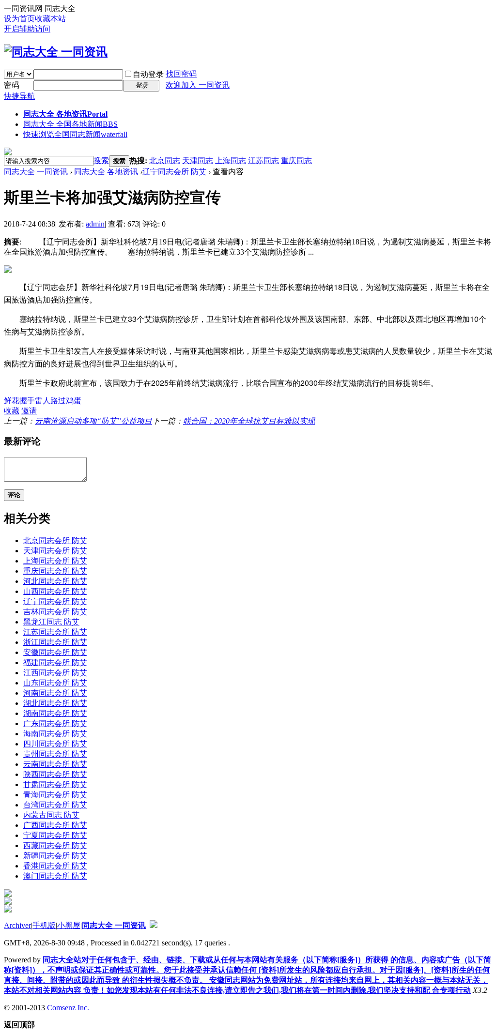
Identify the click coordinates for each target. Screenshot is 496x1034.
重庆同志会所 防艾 (55, 571)
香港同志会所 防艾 (55, 866)
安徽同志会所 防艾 (55, 652)
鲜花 (11, 400)
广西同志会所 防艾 (55, 825)
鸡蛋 (73, 400)
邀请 (29, 411)
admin (95, 224)
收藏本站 (50, 19)
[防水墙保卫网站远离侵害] (153, 925)
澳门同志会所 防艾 (55, 876)
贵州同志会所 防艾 (55, 754)
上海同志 (230, 160)
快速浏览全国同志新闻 (75, 134)
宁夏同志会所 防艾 (55, 835)
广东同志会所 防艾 (55, 723)
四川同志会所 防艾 (55, 744)
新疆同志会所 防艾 (55, 856)
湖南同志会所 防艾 (55, 713)
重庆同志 (296, 160)
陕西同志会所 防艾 (55, 774)
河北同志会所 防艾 (55, 581)
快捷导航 (19, 96)
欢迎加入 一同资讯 (198, 85)
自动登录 (148, 74)
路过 (58, 400)
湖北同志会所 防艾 (55, 703)
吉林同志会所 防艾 (55, 612)
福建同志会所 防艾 (55, 662)
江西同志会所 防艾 (55, 673)
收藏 (11, 411)
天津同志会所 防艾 (55, 551)
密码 (11, 85)
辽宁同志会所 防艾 (174, 171)
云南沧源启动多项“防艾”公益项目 (93, 421)
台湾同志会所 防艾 (55, 805)
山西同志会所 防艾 (55, 591)
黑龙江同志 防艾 (51, 622)
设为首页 (19, 19)
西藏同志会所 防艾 (55, 845)
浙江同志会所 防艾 (55, 642)
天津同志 (197, 160)
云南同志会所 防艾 (55, 764)
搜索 (101, 160)
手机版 (44, 925)
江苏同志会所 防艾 (55, 632)
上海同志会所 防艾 (55, 561)
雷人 (42, 400)
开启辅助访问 (27, 29)
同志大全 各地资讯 (65, 114)
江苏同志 (263, 160)
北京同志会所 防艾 (55, 540)
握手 (27, 400)
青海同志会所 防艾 (55, 795)
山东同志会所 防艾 (55, 683)
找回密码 (181, 74)
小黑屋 (68, 925)
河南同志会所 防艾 (55, 693)
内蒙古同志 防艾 (51, 815)
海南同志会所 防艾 (55, 734)
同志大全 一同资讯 (36, 171)
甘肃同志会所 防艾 (55, 784)
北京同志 (164, 160)
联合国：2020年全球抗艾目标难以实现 (249, 421)
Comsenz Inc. (68, 1008)
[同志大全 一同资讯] (56, 52)
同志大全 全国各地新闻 (70, 124)
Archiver (17, 925)
